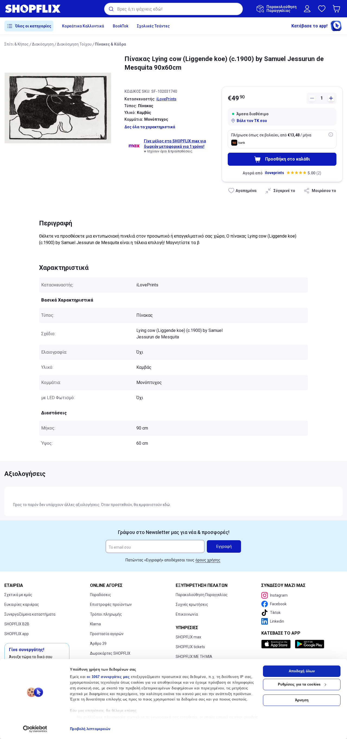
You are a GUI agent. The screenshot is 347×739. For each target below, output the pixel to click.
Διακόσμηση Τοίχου (74, 44)
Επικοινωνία (187, 614)
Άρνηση (302, 700)
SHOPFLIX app (16, 634)
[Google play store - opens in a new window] (309, 644)
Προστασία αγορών (107, 634)
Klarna (95, 624)
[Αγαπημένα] (322, 9)
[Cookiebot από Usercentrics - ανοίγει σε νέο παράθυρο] (35, 728)
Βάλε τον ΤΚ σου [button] (252, 121)
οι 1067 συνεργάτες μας (108, 677)
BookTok (120, 26)
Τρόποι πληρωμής (106, 614)
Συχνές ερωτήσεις (192, 604)
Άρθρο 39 (98, 643)
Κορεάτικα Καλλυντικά (83, 26)
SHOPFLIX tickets (190, 647)
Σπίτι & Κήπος (16, 44)
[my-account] (307, 9)
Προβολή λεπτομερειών (90, 729)
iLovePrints (166, 99)
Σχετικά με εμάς (18, 595)
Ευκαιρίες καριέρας (21, 604)
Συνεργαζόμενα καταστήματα (29, 614)
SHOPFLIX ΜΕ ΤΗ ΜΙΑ (194, 656)
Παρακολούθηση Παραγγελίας (202, 595)
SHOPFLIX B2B (16, 624)
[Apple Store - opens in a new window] (277, 644)
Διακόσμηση (43, 44)
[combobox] (173, 9)
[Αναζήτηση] (110, 9)
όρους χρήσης (207, 560)
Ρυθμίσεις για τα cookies (299, 684)
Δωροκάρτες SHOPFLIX (110, 653)
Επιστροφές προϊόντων (111, 604)
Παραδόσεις (100, 595)
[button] (337, 9)
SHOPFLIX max (188, 637)
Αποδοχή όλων (302, 671)
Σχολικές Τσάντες (153, 26)
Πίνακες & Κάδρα (110, 44)
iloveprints (274, 173)
